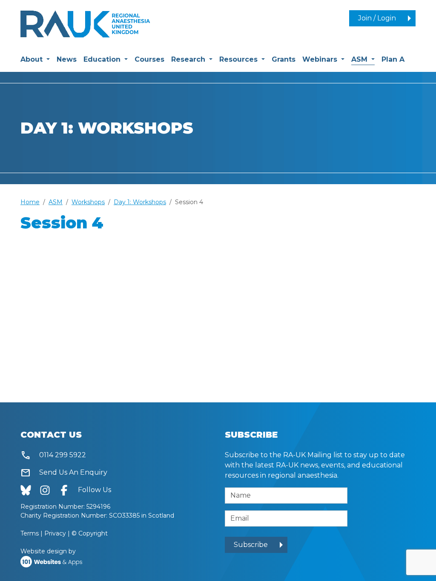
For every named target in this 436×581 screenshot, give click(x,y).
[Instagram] (49, 490)
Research (189, 59)
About (32, 59)
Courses (149, 59)
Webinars (320, 59)
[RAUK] (85, 23)
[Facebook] (68, 490)
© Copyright (90, 533)
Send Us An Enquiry (63, 472)
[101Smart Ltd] (51, 561)
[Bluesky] (30, 490)
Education (103, 59)
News (67, 59)
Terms (29, 533)
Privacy (55, 533)
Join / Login (377, 18)
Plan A (393, 59)
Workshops (88, 202)
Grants (283, 59)
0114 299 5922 (53, 455)
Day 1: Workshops (140, 202)
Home (30, 202)
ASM (363, 59)
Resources (239, 59)
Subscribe (251, 545)
